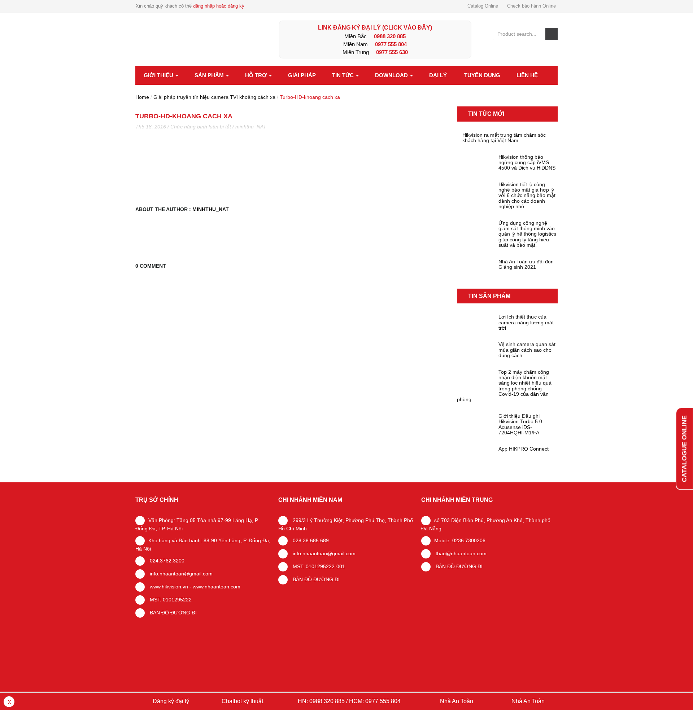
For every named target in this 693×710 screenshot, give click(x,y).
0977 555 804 (391, 44)
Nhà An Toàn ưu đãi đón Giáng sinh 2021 (526, 264)
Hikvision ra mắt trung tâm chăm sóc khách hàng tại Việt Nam (504, 137)
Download (392, 75)
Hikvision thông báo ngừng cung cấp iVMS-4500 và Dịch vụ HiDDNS (526, 162)
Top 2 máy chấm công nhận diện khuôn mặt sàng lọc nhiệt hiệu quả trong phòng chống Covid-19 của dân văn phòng (504, 386)
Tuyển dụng (482, 75)
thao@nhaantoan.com (460, 553)
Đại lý (438, 75)
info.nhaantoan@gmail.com (180, 574)
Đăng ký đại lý (170, 701)
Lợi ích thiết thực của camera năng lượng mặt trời (526, 322)
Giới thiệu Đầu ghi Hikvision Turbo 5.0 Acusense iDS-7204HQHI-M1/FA (520, 424)
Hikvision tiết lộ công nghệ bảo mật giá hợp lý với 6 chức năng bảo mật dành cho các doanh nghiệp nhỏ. (526, 196)
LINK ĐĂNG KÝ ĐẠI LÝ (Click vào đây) (375, 28)
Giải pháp (302, 75)
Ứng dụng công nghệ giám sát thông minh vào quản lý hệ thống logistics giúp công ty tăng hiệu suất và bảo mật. (527, 234)
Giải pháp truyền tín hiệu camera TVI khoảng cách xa (214, 97)
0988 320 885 (390, 36)
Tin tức (343, 75)
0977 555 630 (392, 52)
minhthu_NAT (250, 127)
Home (142, 97)
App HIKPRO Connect (523, 449)
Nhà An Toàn (456, 701)
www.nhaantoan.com (216, 587)
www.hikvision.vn (168, 587)
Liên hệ (527, 75)
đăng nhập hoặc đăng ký (218, 6)
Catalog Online (482, 6)
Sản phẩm (210, 75)
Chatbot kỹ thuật (241, 701)
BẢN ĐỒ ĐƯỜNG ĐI (172, 612)
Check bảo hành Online (531, 6)
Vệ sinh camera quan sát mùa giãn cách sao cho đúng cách (526, 350)
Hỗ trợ (256, 75)
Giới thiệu (159, 75)
